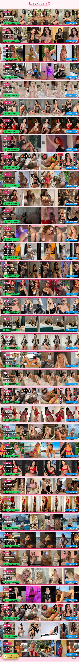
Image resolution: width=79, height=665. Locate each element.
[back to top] (74, 656)
